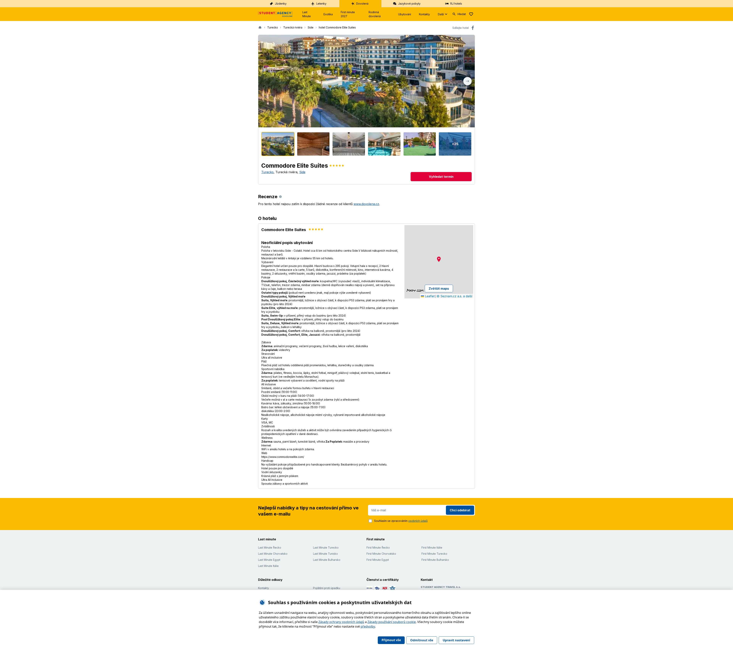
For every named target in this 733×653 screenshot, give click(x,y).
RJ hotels (456, 3)
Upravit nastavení (456, 640)
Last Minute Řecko (269, 547)
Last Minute (306, 14)
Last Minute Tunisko (325, 553)
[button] (439, 259)
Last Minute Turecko (326, 547)
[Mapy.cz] (415, 290)
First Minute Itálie (431, 547)
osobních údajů (418, 520)
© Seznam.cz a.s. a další (454, 296)
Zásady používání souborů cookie (391, 622)
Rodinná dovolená (375, 14)
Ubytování (404, 14)
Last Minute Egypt (269, 559)
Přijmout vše (391, 640)
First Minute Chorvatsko (381, 553)
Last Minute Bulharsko (326, 559)
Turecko (267, 172)
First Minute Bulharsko (435, 559)
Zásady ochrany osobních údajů (341, 622)
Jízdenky (281, 3)
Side (302, 172)
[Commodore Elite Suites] (278, 144)
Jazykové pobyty (409, 3)
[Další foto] (467, 81)
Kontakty (424, 14)
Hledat (462, 14)
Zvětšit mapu (439, 288)
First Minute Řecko (378, 547)
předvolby (368, 626)
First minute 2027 (348, 14)
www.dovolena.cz (366, 204)
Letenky (321, 3)
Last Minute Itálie (268, 565)
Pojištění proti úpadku (326, 588)
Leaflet (429, 296)
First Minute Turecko (434, 553)
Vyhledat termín (441, 177)
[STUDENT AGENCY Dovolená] (275, 14)
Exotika (328, 14)
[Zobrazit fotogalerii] (366, 81)
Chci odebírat (460, 510)
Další (441, 14)
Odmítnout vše (421, 640)
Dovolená (362, 3)
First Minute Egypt (377, 559)
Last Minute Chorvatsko (272, 553)
